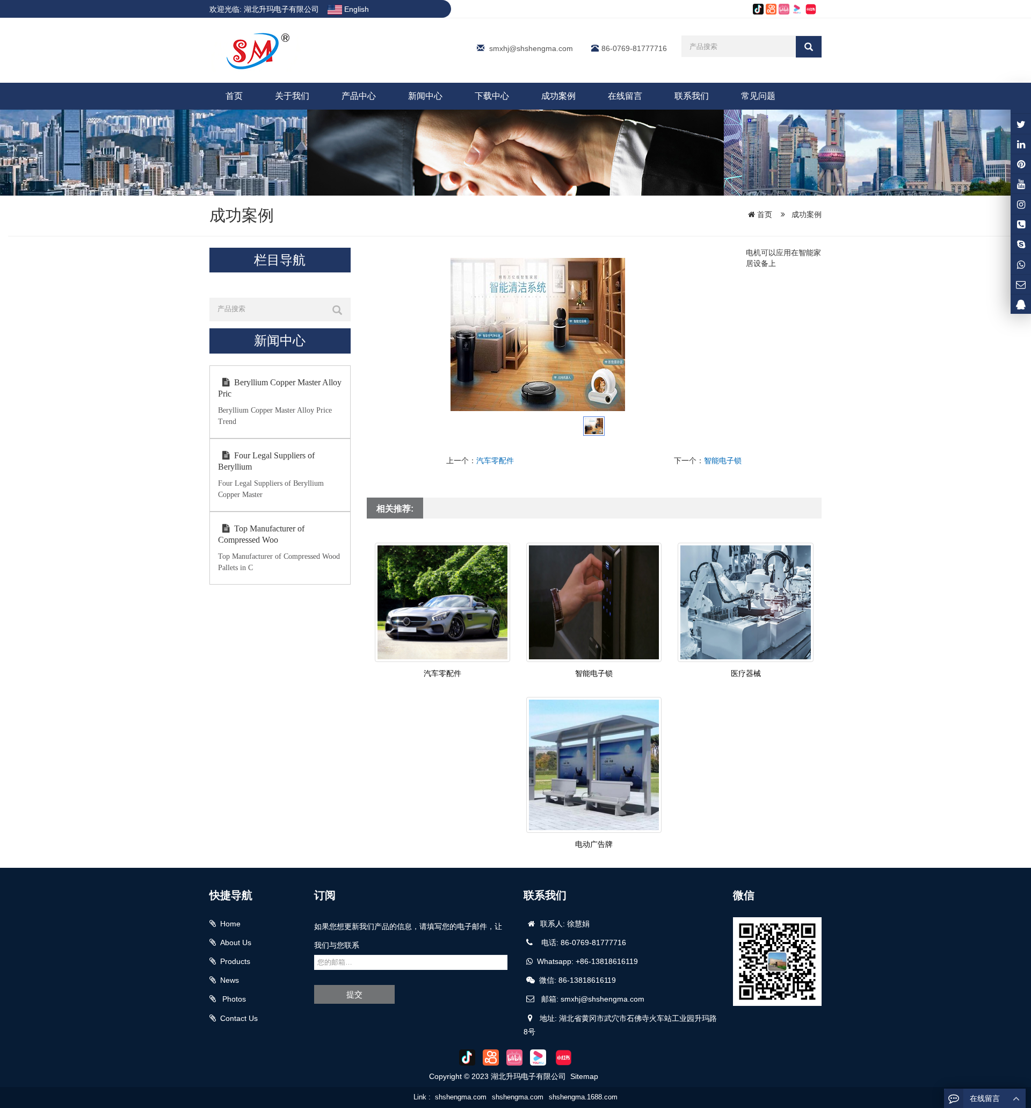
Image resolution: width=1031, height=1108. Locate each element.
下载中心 (492, 95)
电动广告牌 (594, 844)
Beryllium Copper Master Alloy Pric (280, 388)
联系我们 (691, 95)
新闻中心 (425, 95)
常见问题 (758, 95)
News (229, 980)
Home (230, 923)
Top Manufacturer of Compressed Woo (261, 534)
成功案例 (558, 95)
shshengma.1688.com (583, 1097)
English (355, 9)
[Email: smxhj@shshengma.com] (1021, 284)
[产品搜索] (337, 310)
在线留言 (625, 95)
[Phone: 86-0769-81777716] (1021, 224)
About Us (235, 942)
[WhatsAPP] (1021, 264)
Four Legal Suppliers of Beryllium (266, 461)
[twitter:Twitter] (1021, 123)
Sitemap (584, 1076)
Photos (233, 999)
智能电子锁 (723, 460)
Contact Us (239, 1018)
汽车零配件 (495, 460)
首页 (234, 95)
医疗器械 (746, 673)
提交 (354, 994)
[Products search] (809, 46)
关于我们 (292, 95)
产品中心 (359, 95)
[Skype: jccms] (1021, 244)
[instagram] (1021, 183)
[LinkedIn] (1021, 144)
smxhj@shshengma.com (531, 48)
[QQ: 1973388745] (1021, 304)
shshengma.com (461, 1097)
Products (235, 961)
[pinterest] (1021, 164)
